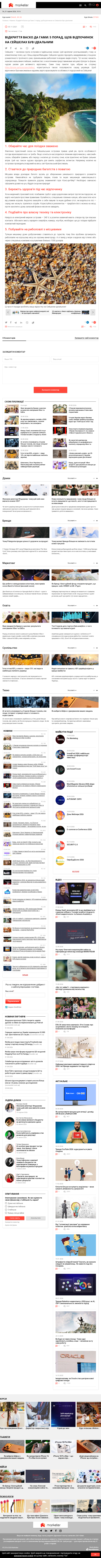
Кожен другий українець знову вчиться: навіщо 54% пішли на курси (29, 958)
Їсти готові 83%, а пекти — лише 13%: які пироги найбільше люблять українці (34, 455)
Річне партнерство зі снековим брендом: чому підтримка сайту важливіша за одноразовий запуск (63, 1487)
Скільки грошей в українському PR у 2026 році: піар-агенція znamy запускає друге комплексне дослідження (29, 939)
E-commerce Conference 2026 (79, 829)
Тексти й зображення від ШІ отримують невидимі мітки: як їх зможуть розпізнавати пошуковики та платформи (29, 968)
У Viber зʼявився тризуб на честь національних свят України (28, 852)
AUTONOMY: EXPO (74, 799)
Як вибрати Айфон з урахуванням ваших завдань (12, 1457)
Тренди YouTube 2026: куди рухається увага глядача (74, 1150)
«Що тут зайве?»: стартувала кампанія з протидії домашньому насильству (29, 919)
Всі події (75, 871)
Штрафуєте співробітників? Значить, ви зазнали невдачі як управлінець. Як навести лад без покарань (76, 1264)
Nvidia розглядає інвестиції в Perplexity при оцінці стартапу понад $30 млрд (23, 1043)
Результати (36, 1218)
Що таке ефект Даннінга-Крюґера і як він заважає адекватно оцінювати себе (37, 1517)
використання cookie (23, 1556)
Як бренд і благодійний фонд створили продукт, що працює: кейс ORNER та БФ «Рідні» (12, 1487)
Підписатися (13, 1001)
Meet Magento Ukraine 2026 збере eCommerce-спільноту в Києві (80, 785)
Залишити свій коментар (87, 338)
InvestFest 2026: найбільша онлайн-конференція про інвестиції (78, 755)
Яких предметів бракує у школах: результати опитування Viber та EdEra (33, 410)
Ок (95, 1554)
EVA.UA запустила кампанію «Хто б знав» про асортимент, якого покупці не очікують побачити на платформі (74, 1027)
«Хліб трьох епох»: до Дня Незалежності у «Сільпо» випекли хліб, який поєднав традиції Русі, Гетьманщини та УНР (28, 862)
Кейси (3, 1466)
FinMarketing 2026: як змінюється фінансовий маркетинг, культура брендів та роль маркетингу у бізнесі (29, 882)
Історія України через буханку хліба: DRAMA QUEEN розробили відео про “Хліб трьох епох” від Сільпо (81, 420)
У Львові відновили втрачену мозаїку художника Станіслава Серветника (81, 410)
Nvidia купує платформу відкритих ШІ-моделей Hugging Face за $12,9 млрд (25, 1053)
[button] (97, 478)
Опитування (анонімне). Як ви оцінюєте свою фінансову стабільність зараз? (23, 1199)
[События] (94, 5)
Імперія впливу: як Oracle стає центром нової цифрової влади (75, 1379)
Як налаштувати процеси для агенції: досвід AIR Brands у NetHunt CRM (74, 1113)
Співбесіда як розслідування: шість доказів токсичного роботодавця (24, 1062)
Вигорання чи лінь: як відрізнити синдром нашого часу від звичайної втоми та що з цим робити (12, 1517)
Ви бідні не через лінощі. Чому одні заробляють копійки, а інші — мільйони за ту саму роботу (74, 1341)
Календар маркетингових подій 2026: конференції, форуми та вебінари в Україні (27, 891)
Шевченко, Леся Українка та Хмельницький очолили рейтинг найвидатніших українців (33, 465)
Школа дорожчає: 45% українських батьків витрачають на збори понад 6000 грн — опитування (27, 910)
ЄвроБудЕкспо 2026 (75, 860)
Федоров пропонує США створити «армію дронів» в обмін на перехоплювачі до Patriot (24, 1021)
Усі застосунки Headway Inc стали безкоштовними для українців (24, 871)
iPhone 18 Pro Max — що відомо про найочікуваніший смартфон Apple (63, 1457)
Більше (25, 975)
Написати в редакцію (15, 327)
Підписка (97, 5)
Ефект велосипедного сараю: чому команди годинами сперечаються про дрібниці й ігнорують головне (63, 1517)
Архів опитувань (11, 1225)
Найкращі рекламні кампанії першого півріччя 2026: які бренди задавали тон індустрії (75, 1065)
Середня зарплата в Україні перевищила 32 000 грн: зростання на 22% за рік (25, 1033)
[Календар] (90, 4)
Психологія (6, 1496)
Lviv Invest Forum (74, 769)
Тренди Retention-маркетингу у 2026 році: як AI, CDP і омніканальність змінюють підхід (75, 1302)
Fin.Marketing (72, 738)
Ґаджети (5, 1437)
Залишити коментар (50, 390)
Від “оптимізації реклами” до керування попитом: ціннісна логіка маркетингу (73, 1225)
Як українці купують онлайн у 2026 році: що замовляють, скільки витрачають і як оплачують (33, 421)
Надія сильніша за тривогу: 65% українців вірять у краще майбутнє (29, 900)
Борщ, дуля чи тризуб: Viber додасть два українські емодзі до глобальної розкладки (82, 465)
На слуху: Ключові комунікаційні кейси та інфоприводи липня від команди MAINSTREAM (75, 951)
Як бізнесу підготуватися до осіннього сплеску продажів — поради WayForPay (29, 929)
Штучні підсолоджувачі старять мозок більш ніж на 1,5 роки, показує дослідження (24, 1082)
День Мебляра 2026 (75, 814)
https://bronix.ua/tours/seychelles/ (20, 67)
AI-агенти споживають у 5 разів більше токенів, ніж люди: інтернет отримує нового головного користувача (34, 445)
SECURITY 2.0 (72, 845)
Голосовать (15, 1218)
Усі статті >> (72, 478)
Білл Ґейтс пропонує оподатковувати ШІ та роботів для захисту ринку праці (23, 1072)
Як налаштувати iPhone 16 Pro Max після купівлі (38, 1457)
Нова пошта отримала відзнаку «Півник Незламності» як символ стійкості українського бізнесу (81, 431)
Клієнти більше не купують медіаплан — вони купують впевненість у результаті (75, 1188)
